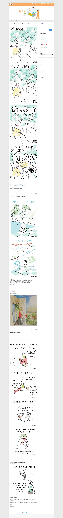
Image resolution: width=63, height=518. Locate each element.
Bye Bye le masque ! (15, 332)
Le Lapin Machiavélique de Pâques (44, 39)
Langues (51, 3)
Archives (41, 53)
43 (24, 512)
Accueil (33, 3)
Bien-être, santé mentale (43, 61)
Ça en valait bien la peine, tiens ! (44, 38)
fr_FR (43, 23)
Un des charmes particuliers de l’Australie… (21, 24)
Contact (48, 3)
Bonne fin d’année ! (42, 35)
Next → (27, 512)
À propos (36, 3)
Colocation (41, 62)
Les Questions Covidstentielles (18, 462)
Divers (41, 66)
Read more (36, 193)
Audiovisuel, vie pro (42, 60)
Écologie (41, 67)
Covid (41, 64)
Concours (41, 63)
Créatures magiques (43, 65)
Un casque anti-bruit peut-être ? (18, 196)
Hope (11, 290)
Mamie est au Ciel (42, 36)
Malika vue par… (43, 3)
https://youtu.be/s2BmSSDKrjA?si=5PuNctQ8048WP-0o (17, 185)
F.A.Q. (39, 3)
